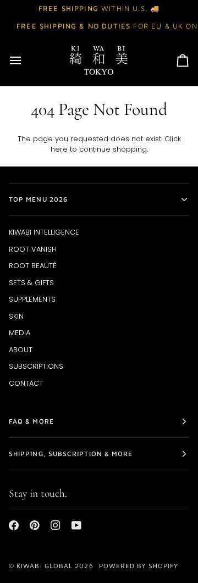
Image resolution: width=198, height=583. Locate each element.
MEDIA (19, 332)
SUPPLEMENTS (32, 299)
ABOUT (20, 350)
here (59, 149)
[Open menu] (25, 60)
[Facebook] (14, 525)
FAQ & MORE (31, 421)
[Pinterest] (35, 525)
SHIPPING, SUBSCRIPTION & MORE (71, 453)
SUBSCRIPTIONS (36, 366)
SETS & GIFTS (31, 282)
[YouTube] (76, 525)
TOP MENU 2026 (38, 199)
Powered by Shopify (138, 566)
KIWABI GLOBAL (44, 566)
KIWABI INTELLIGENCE (44, 232)
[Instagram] (56, 525)
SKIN (16, 316)
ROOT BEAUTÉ (33, 265)
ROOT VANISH (33, 249)
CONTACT (26, 383)
